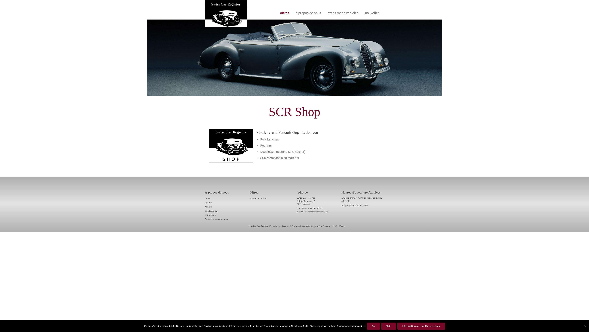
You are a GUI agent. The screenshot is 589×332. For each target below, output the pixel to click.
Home (208, 198)
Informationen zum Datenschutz (421, 326)
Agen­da (208, 202)
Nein (388, 326)
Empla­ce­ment (211, 211)
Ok (373, 326)
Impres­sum (210, 215)
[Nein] (585, 326)
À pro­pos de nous (308, 13)
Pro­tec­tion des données (216, 219)
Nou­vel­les (372, 13)
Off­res (284, 13)
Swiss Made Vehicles (343, 13)
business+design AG (310, 226)
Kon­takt (208, 207)
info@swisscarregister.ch (316, 211)
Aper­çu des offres (258, 198)
